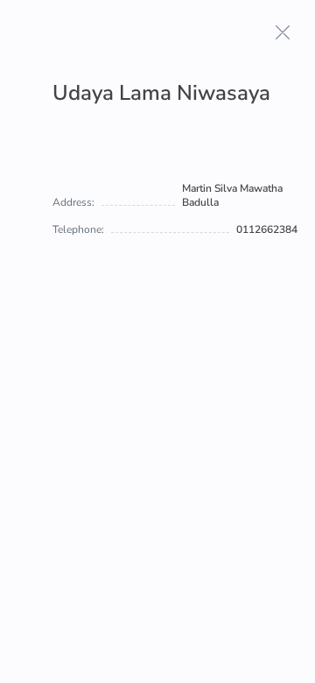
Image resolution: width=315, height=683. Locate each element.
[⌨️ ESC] (283, 32)
